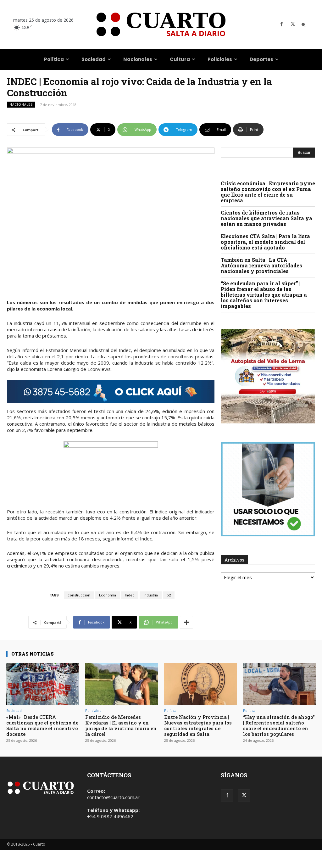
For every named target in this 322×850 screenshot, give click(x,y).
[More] (186, 622)
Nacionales (21, 104)
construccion (79, 595)
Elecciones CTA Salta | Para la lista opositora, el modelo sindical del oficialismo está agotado (265, 242)
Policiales (93, 710)
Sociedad (14, 710)
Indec (130, 595)
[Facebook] (281, 24)
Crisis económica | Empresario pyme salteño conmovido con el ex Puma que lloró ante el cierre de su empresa (268, 192)
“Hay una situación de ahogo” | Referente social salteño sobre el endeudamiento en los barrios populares (279, 725)
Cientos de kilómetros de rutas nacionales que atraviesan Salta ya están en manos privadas (266, 218)
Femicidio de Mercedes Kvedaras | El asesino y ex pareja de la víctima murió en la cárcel (121, 725)
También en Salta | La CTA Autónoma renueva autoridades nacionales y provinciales (261, 265)
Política (170, 710)
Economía (107, 595)
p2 (169, 595)
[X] (293, 24)
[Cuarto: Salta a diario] (161, 24)
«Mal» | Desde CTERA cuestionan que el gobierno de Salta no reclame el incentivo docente (42, 725)
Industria (150, 595)
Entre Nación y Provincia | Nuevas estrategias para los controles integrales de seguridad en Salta (198, 725)
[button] (303, 24)
